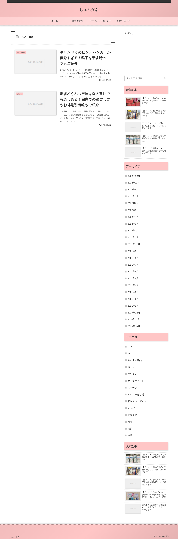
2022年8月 (133, 189)
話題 (130, 428)
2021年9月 (133, 251)
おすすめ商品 (135, 360)
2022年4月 (133, 217)
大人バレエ (133, 408)
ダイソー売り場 (136, 394)
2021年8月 (133, 258)
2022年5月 (133, 210)
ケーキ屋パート (136, 381)
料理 (130, 421)
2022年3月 (133, 224)
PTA (130, 346)
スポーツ (132, 387)
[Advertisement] (146, 53)
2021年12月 (134, 244)
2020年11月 (134, 319)
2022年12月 (134, 176)
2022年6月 (133, 203)
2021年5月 (133, 278)
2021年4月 (133, 285)
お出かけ (132, 367)
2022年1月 (133, 237)
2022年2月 (133, 230)
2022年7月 (133, 196)
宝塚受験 (132, 415)
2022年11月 (134, 182)
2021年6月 (133, 271)
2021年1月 (133, 305)
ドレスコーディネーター (140, 401)
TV (129, 353)
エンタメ (132, 374)
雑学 (130, 435)
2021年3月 (133, 292)
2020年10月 (134, 326)
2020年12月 (134, 312)
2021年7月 (133, 264)
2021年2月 (133, 299)
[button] (165, 78)
